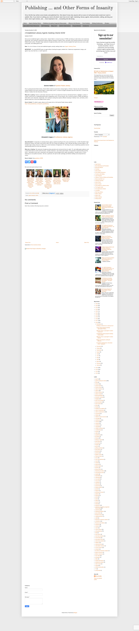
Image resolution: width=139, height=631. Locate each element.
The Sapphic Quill (99, 187)
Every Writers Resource (100, 172)
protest (96, 503)
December (99, 324)
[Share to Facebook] (61, 193)
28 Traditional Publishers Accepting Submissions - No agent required (108, 226)
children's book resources (100, 416)
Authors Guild (98, 393)
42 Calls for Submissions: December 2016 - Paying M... (104, 343)
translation (97, 557)
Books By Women (99, 167)
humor (96, 461)
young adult (97, 570)
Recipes (107, 23)
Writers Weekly (98, 197)
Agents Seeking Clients (35, 23)
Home (25, 23)
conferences (98, 420)
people (96, 488)
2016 (96, 322)
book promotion (98, 402)
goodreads (97, 451)
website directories (99, 560)
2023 (96, 309)
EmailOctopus (109, 62)
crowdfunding (98, 429)
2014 (96, 369)
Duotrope (97, 169)
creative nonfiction (99, 428)
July (98, 353)
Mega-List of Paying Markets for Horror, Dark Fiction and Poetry (107, 237)
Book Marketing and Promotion (102, 165)
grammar (97, 452)
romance (97, 526)
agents (96, 379)
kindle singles (98, 466)
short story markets (99, 536)
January (98, 365)
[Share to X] (59, 193)
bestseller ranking (99, 397)
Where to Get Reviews (74, 23)
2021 (96, 313)
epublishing (97, 434)
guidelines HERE (39, 158)
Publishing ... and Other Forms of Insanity (69, 8)
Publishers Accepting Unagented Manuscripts (54, 23)
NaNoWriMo (98, 475)
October (98, 348)
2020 (96, 315)
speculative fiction (99, 539)
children (97, 415)
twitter (96, 559)
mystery (97, 474)
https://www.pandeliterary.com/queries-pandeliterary (37, 103)
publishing (97, 509)
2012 (96, 373)
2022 (96, 311)
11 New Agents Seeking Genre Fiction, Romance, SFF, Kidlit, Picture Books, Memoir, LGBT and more (57, 180)
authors (97, 390)
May (98, 357)
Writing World (98, 198)
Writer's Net (97, 195)
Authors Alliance (98, 392)
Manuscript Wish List (99, 179)
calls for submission (99, 410)
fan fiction (97, 436)
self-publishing (98, 531)
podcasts (97, 495)
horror (96, 457)
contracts (97, 423)
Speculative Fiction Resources (31, 25)
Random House (98, 514)
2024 (96, 307)
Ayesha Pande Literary (63, 85)
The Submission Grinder (100, 188)
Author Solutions (98, 389)
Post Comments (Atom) (36, 244)
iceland (96, 462)
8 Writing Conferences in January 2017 (105, 325)
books (96, 405)
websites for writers (99, 562)
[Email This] (56, 193)
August (98, 352)
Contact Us (86, 25)
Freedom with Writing (99, 174)
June (98, 355)
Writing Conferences (97, 23)
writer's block (98, 563)
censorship (97, 413)
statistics (97, 542)
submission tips (98, 544)
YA (95, 568)
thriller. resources (99, 554)
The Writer (97, 190)
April (98, 359)
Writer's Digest (98, 193)
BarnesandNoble (99, 395)
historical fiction (98, 456)
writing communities (99, 567)
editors (96, 433)
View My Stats (97, 128)
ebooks (96, 431)
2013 (96, 371)
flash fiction (97, 441)
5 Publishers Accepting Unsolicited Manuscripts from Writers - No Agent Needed (107, 280)
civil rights (97, 418)
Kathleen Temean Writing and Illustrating (104, 177)
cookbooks (97, 425)
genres (96, 446)
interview (97, 464)
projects (97, 502)
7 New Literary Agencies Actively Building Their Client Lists (66, 179)
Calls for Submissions (64, 25)
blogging (97, 398)
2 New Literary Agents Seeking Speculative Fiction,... (103, 328)
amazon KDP (98, 385)
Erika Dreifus (98, 170)
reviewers (97, 524)
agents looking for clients (33, 195)
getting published (99, 448)
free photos (97, 443)
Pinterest (97, 490)
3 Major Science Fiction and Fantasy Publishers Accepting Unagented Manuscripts (108, 248)
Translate (105, 136)
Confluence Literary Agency (64, 137)
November (99, 346)
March (98, 361)
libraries (97, 467)
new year (97, 480)
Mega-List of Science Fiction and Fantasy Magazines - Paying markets (108, 259)
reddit (96, 518)
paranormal (97, 485)
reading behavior (99, 516)
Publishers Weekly (99, 180)
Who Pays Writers (99, 192)
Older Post (86, 242)
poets (96, 498)
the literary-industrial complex (101, 550)
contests (97, 421)
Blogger (75, 612)
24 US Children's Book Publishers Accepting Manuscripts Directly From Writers (107, 206)
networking (97, 477)
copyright (97, 426)
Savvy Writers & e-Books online (102, 185)
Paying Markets (77, 25)
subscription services (99, 545)
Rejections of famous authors (101, 519)
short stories (98, 534)
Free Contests (86, 23)
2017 (96, 320)
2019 (96, 316)
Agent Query (98, 164)
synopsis (97, 549)
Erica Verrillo (99, 576)
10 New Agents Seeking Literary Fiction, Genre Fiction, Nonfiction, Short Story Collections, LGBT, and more (39, 181)
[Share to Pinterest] (62, 193)
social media (98, 537)
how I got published (99, 459)
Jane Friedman (98, 175)
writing (96, 565)
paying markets (98, 487)
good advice (98, 449)
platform (97, 493)
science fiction (98, 529)
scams (96, 527)
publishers (97, 505)
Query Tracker (98, 183)
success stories (98, 547)
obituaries (97, 484)
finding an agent (98, 439)
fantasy (96, 438)
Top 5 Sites (97, 555)
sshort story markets (99, 541)
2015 (96, 367)
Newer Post (27, 242)
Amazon (97, 384)
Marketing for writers (99, 470)
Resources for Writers (100, 522)
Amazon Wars (98, 387)
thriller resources (99, 552)
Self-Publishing (45, 25)
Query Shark (98, 182)
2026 (96, 303)
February (99, 363)
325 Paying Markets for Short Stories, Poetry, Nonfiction (107, 290)
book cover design (99, 400)
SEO (96, 532)
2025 (96, 305)
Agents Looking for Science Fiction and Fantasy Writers (108, 216)
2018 (96, 318)
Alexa (96, 382)
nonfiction (97, 482)
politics (96, 500)
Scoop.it (96, 97)
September (99, 350)
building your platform (100, 408)
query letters (98, 513)
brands (96, 407)
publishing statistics (99, 511)
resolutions (97, 521)
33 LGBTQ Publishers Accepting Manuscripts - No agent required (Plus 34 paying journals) (108, 269)
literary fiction (98, 469)
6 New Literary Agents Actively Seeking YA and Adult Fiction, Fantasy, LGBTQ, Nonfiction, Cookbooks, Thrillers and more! (30, 182)
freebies (97, 444)
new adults (97, 479)
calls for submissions (99, 411)
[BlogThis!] (58, 193)
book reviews (98, 403)
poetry (96, 497)
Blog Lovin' (54, 25)
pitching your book (99, 492)
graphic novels (98, 454)
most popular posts (99, 472)
